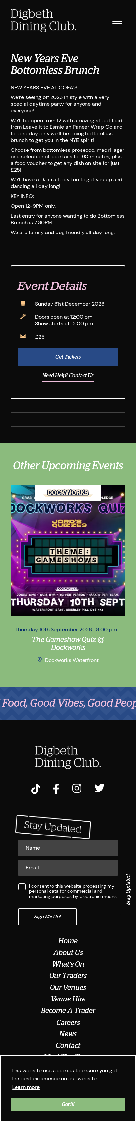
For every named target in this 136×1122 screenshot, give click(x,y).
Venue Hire (68, 999)
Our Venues (68, 987)
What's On (68, 964)
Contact (68, 1045)
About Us (68, 952)
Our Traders (68, 975)
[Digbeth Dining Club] (43, 21)
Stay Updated (128, 889)
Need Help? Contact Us (68, 375)
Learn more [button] (26, 1087)
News (68, 1034)
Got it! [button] (68, 1104)
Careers (68, 1022)
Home (68, 940)
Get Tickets (68, 357)
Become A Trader (68, 1010)
